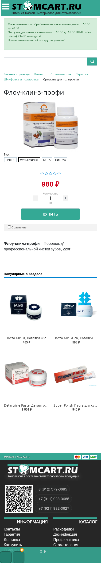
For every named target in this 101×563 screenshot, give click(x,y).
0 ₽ (43, 551)
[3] (50, 173)
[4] (55, 173)
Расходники (63, 529)
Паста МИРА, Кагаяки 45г (26, 338)
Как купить (13, 544)
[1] (42, 173)
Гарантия (12, 534)
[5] (59, 173)
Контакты (12, 529)
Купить (50, 214)
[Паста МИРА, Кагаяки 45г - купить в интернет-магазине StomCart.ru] (25, 308)
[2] (46, 173)
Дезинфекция (65, 534)
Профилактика (66, 539)
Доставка (12, 539)
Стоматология (65, 544)
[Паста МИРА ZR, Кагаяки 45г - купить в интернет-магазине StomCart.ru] (75, 308)
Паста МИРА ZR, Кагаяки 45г (76, 338)
